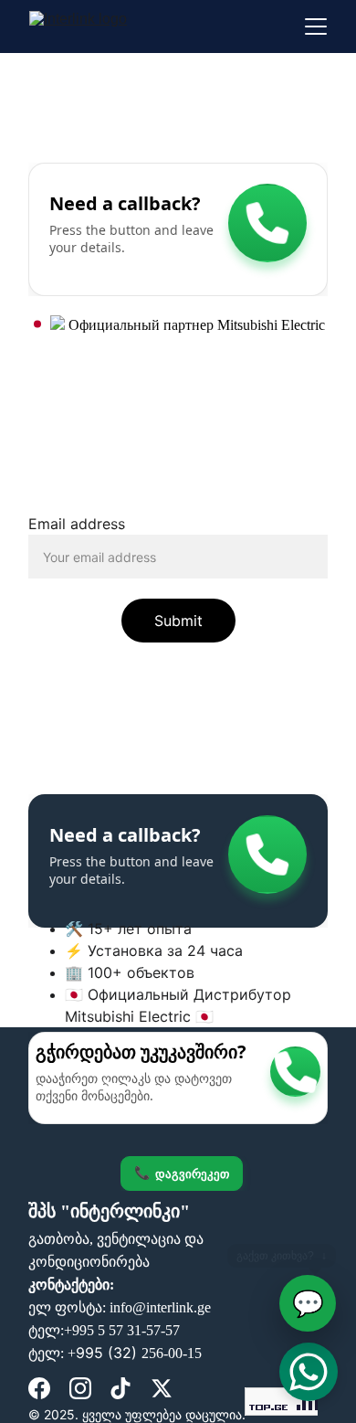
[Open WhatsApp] (308, 1372)
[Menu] (316, 26)
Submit (178, 620)
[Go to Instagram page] (80, 1388)
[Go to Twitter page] (162, 1388)
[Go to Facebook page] (39, 1388)
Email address (76, 524)
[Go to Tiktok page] (120, 1388)
